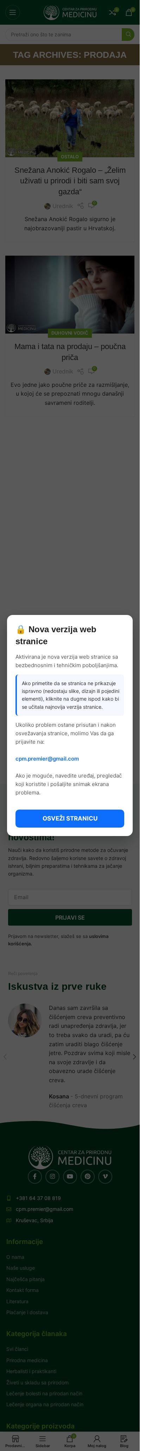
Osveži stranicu (70, 818)
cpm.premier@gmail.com (47, 758)
